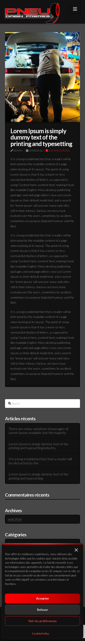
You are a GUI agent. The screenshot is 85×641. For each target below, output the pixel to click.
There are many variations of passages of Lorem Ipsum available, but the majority (38, 431)
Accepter (42, 598)
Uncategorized (59, 150)
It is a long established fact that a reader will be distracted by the (40, 461)
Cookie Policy (40, 633)
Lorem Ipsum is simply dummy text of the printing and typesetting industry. (38, 446)
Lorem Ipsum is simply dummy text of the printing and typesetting (38, 476)
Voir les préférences (42, 621)
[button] (76, 550)
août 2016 (15, 519)
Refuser (42, 609)
